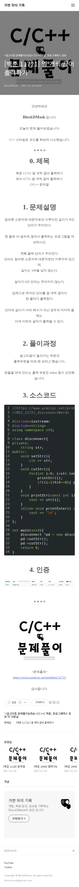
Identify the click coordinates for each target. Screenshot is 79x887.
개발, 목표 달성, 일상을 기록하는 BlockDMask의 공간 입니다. (28, 808)
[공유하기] (20, 702)
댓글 (6, 782)
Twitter (8, 867)
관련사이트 (10, 851)
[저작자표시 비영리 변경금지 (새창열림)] (54, 702)
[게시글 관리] (25, 702)
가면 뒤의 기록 (14, 5)
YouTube (8, 862)
